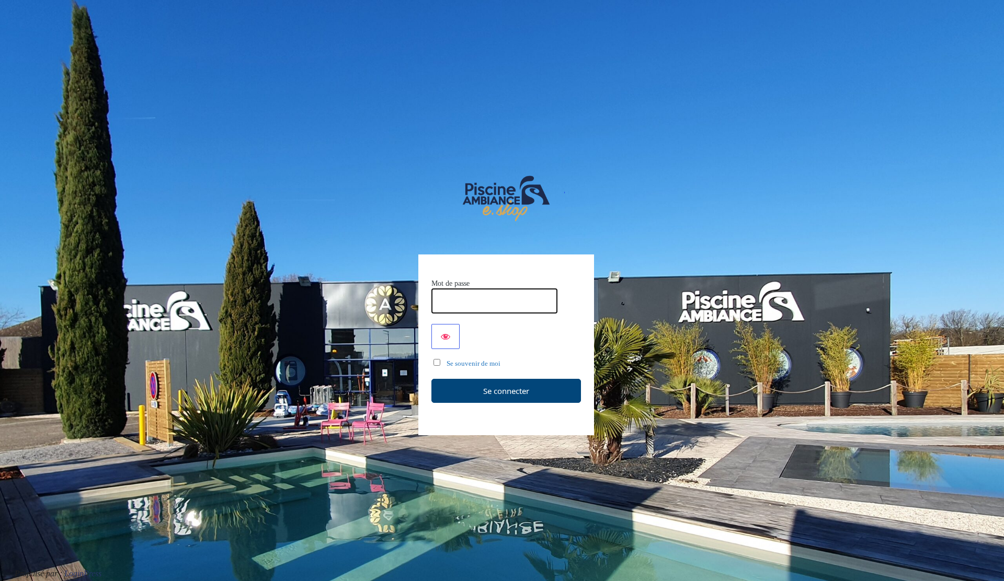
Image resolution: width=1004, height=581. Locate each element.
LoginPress (82, 573)
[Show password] (445, 336)
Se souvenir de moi (471, 363)
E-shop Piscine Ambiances (506, 199)
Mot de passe (450, 283)
